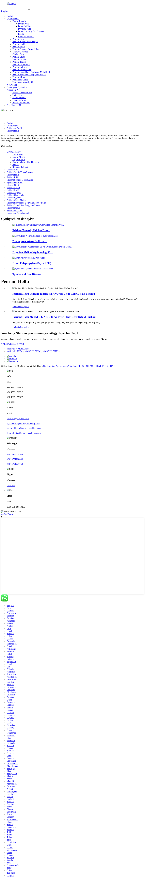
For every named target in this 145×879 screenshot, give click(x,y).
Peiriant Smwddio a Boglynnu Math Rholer (31, 72)
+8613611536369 (15, 454)
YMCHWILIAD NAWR (12, 344)
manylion (25, 306)
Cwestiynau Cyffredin (17, 87)
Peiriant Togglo (19, 62)
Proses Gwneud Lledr (22, 92)
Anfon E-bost (7, 514)
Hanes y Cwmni (19, 100)
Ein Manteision (19, 97)
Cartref (10, 16)
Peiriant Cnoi (18, 39)
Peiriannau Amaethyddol (23, 82)
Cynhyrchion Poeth (52, 366)
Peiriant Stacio (18, 57)
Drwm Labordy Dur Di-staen (31, 31)
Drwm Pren (23, 23)
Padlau (21, 34)
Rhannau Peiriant (26, 36)
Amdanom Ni (13, 90)
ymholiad (16, 306)
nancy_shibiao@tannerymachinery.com (24, 428)
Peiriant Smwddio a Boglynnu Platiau (29, 74)
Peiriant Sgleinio (19, 67)
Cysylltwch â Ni (14, 105)
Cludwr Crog (18, 54)
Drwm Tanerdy (19, 21)
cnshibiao (11, 485)
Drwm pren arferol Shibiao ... (29, 241)
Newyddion (12, 85)
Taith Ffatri (17, 95)
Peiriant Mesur (18, 77)
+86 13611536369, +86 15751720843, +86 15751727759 (33, 351)
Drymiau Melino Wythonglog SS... (32, 252)
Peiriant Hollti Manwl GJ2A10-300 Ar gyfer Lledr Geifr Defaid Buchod (54, 316)
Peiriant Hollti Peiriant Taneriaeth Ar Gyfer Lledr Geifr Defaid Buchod (53, 293)
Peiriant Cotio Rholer (21, 69)
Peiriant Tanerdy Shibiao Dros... (31, 230)
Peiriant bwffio (19, 59)
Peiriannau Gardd (20, 79)
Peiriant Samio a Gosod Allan (25, 49)
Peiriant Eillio (18, 46)
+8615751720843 (15, 459)
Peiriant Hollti (18, 44)
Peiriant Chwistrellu (21, 64)
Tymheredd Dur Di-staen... (28, 274)
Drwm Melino (24, 26)
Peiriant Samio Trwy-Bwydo (25, 41)
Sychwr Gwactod (20, 51)
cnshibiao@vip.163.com (18, 348)
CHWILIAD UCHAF (105, 366)
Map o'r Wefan (69, 366)
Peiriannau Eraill (14, 128)
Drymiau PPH (24, 29)
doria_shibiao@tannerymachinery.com (24, 433)
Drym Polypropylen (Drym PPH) (31, 263)
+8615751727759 (15, 464)
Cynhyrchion (13, 18)
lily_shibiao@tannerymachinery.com (23, 423)
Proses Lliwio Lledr (21, 102)
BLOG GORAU (85, 366)
